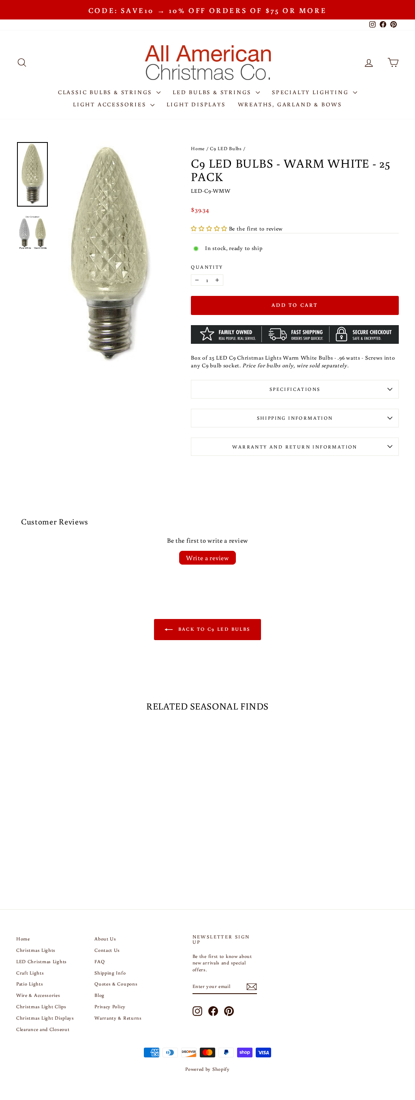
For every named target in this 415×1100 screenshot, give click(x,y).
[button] (210, 228)
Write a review (207, 558)
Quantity (207, 267)
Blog (99, 995)
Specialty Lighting (311, 92)
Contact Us (107, 950)
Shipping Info (110, 973)
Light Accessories (110, 104)
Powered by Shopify (207, 1069)
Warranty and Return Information (294, 447)
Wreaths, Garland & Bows (290, 104)
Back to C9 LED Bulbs (213, 629)
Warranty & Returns (118, 1018)
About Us (105, 939)
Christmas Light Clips (41, 1006)
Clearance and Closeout (42, 1029)
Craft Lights (30, 973)
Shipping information (295, 418)
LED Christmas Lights (41, 961)
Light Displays (196, 104)
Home (198, 148)
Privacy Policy (110, 1006)
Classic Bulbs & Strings (106, 92)
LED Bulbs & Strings (213, 92)
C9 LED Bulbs (226, 148)
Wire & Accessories (38, 995)
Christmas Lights (36, 950)
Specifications (295, 389)
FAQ (99, 961)
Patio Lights (29, 984)
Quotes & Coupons (115, 984)
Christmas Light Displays (45, 1018)
